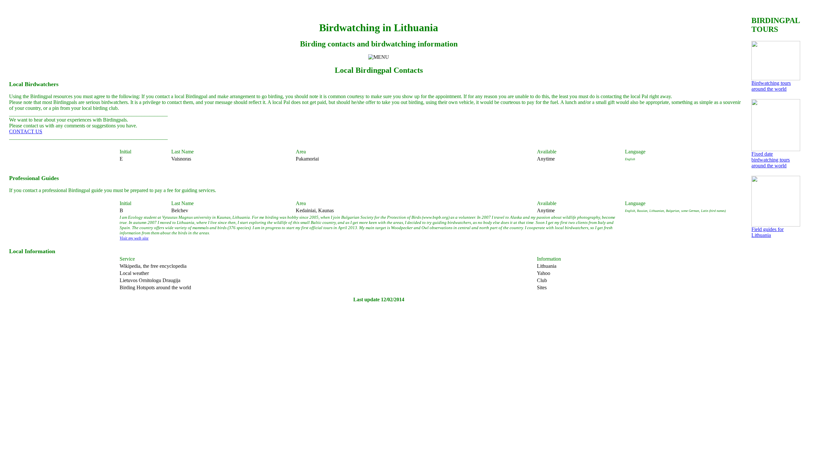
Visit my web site (134, 238)
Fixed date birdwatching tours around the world (770, 159)
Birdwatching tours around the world (771, 86)
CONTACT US (25, 131)
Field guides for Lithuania (767, 232)
